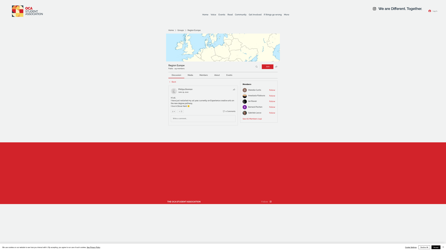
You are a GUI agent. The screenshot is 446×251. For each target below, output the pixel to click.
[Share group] (276, 66)
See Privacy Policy (93, 247)
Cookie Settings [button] (411, 247)
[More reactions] (180, 111)
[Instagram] (374, 9)
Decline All (424, 247)
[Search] (256, 66)
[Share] (234, 89)
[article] (203, 105)
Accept (435, 247)
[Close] (443, 247)
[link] (176, 75)
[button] (213, 15)
